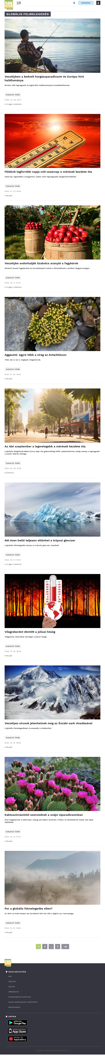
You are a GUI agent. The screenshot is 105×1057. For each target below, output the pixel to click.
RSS (10, 976)
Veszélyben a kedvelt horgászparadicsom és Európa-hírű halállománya (44, 78)
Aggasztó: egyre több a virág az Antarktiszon (35, 354)
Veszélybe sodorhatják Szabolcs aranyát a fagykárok (41, 263)
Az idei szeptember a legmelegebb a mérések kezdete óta (45, 446)
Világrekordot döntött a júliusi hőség (30, 631)
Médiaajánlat (14, 1007)
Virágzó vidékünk (14, 104)
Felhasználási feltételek (19, 997)
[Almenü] (18, 3)
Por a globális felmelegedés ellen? (28, 908)
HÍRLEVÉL (12, 981)
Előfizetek (85, 3)
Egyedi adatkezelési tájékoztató (22, 1002)
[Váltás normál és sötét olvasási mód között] (74, 2)
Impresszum (13, 992)
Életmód (10, 473)
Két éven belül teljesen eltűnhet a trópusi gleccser (40, 540)
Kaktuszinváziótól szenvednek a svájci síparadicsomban (44, 814)
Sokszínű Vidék (13, 95)
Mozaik (9, 196)
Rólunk (11, 987)
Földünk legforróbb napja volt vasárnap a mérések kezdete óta (48, 171)
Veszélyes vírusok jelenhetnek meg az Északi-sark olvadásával (48, 723)
